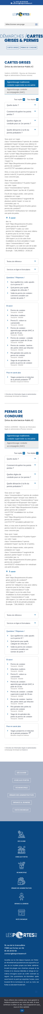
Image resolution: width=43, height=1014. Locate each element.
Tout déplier (31, 99)
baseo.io (25, 396)
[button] (21, 105)
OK (22, 1010)
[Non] (40, 1005)
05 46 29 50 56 (10, 951)
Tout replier (18, 99)
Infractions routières (18, 315)
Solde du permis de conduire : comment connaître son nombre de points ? (22, 295)
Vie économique (22, 810)
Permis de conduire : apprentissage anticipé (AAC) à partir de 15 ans (22, 330)
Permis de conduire (29, 47)
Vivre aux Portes (21, 780)
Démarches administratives (21, 795)
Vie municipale (21, 787)
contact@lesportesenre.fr (15, 953)
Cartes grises (12, 47)
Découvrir (21, 773)
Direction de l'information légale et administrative (21, 394)
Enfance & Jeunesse (21, 802)
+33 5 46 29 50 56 (21, 2)
